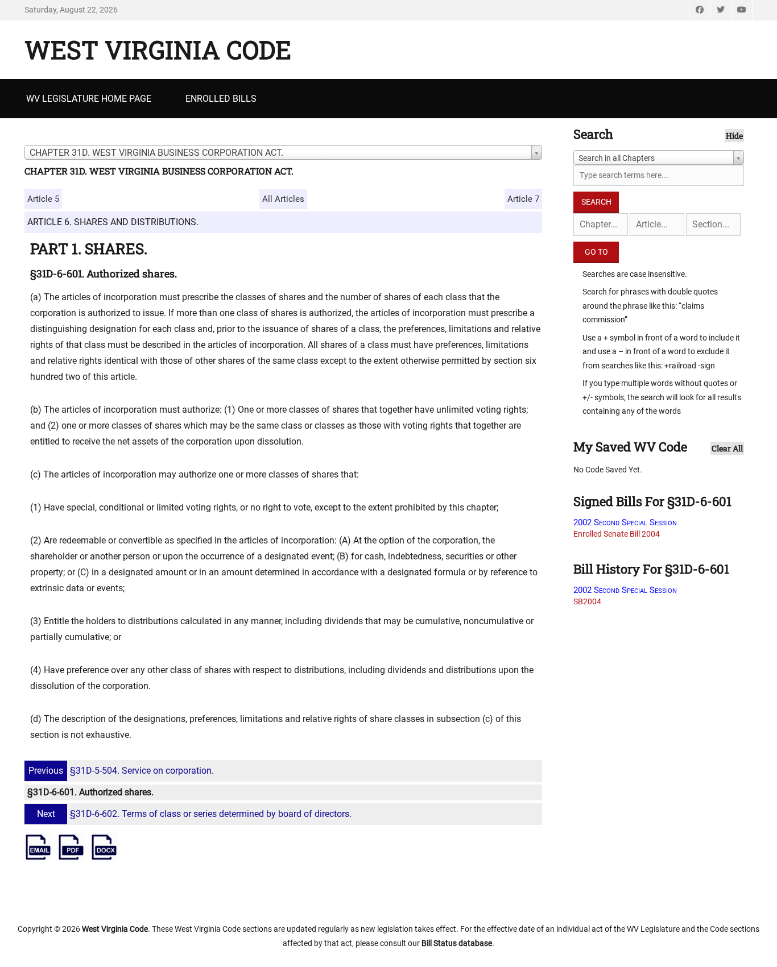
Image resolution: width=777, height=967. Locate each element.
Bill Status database (456, 943)
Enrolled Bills (221, 98)
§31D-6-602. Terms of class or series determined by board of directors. (194, 813)
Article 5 (43, 199)
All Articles (283, 199)
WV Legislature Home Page (88, 98)
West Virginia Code (157, 49)
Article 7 (523, 199)
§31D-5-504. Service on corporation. (121, 770)
